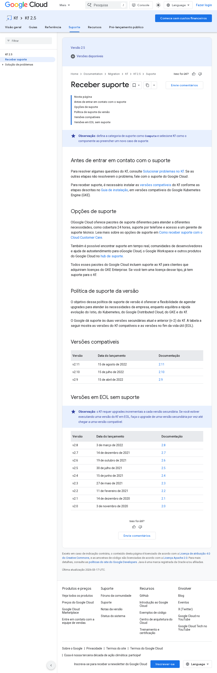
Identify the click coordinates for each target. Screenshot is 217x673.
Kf (16, 18)
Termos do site (116, 648)
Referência (53, 27)
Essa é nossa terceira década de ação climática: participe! (102, 655)
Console (143, 5)
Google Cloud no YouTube (189, 617)
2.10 (161, 372)
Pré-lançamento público (126, 27)
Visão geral (13, 27)
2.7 (163, 452)
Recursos (95, 27)
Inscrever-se (165, 664)
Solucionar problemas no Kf (163, 171)
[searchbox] (28, 40)
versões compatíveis (155, 185)
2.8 (163, 445)
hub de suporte (112, 256)
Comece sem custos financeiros (183, 18)
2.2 (163, 491)
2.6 (163, 460)
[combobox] (106, 5)
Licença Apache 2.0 (175, 557)
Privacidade (94, 648)
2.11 (161, 364)
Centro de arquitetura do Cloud (156, 621)
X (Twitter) (185, 609)
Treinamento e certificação (149, 631)
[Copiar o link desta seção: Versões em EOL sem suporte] (143, 397)
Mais (63, 5)
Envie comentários (184, 85)
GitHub (144, 595)
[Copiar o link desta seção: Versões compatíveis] (123, 342)
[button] (27, 64)
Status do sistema (113, 616)
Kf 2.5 (30, 18)
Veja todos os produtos (77, 595)
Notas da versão (111, 609)
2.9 (161, 379)
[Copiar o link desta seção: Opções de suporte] (120, 211)
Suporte (74, 27)
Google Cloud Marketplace (71, 611)
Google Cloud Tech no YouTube (192, 627)
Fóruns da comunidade (116, 595)
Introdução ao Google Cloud (154, 604)
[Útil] (194, 74)
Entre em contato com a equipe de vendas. (78, 621)
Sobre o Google (72, 648)
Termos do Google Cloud (146, 648)
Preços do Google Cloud (78, 602)
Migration (114, 73)
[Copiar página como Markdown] (147, 85)
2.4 (163, 475)
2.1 (163, 498)
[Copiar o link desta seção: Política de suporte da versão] (143, 291)
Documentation (93, 73)
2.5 (163, 468)
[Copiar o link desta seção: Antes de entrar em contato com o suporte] (174, 160)
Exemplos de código (153, 612)
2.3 (163, 483)
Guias (33, 27)
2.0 (163, 506)
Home (74, 73)
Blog (181, 595)
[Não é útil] (200, 74)
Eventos (183, 602)
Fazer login (204, 5)
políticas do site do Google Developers (113, 562)
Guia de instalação (114, 190)
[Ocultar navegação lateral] (51, 665)
